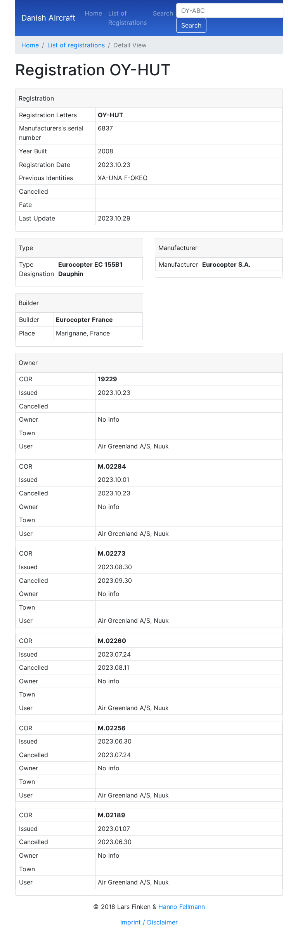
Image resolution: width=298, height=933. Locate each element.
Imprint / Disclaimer (149, 922)
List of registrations (76, 45)
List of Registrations (127, 17)
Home (93, 13)
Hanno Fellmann (181, 906)
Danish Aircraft (48, 18)
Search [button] (191, 25)
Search (163, 13)
